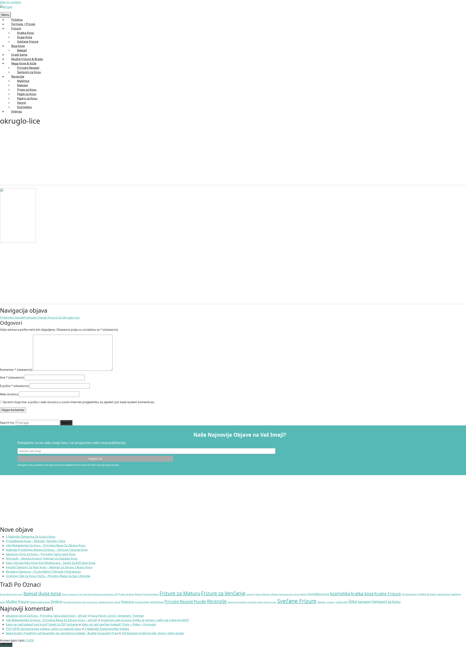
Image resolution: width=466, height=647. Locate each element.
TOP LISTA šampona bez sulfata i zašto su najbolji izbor (43, 629)
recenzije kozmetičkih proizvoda (242, 602)
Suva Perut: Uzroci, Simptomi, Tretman (117, 616)
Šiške (352, 601)
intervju (265, 594)
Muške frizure (17, 601)
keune (303, 594)
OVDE (30, 640)
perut (117, 602)
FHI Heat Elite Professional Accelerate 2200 (98, 594)
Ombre (56, 601)
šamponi (364, 601)
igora (258, 594)
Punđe (200, 601)
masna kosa (443, 594)
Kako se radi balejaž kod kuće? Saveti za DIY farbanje (42, 624)
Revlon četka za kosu (267, 602)
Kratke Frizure (387, 593)
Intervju (16, 111)
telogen (321, 602)
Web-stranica (9, 394)
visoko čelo (342, 602)
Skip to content (10, 2)
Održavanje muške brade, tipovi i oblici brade (153, 633)
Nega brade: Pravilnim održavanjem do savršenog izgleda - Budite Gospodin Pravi (62, 633)
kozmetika (340, 593)
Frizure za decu (151, 594)
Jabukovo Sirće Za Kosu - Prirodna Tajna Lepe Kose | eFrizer (47, 616)
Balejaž (30, 593)
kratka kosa (362, 593)
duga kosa (49, 593)
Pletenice (127, 602)
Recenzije (217, 601)
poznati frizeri (142, 602)
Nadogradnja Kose (40, 602)
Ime (12, 377)
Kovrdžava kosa (318, 594)
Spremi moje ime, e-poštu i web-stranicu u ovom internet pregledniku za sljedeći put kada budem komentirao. (79, 402)
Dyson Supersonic (70, 594)
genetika (250, 594)
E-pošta (14, 386)
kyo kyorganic (409, 594)
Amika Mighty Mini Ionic (11, 594)
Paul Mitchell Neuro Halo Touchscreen (80, 602)
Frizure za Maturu (179, 593)
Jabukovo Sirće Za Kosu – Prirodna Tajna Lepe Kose (41, 554)
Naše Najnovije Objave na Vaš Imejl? (239, 434)
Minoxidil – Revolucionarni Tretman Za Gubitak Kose (41, 558)
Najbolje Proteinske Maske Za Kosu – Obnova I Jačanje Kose (47, 550)
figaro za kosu (126, 594)
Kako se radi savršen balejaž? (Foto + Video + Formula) (119, 624)
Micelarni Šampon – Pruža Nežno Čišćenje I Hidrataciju (43, 572)
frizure (138, 594)
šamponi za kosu (386, 601)
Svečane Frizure (297, 601)
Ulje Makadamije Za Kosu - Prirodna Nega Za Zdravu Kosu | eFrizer (52, 620)
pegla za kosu (106, 602)
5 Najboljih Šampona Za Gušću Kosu (30, 537)
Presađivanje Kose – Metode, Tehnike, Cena (35, 541)
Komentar (16, 370)
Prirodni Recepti (178, 601)
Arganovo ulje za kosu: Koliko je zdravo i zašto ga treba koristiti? (145, 620)
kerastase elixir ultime (289, 594)
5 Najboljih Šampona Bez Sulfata (107, 629)
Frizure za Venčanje (223, 593)
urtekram (330, 602)
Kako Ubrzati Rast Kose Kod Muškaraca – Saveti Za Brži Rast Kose (50, 563)
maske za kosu (427, 594)
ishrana (274, 594)
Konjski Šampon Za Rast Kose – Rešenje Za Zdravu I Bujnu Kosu (49, 567)
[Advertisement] (109, 152)
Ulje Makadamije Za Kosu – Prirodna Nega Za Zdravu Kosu (46, 545)
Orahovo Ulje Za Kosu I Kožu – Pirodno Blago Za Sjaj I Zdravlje (48, 576)
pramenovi (157, 602)
